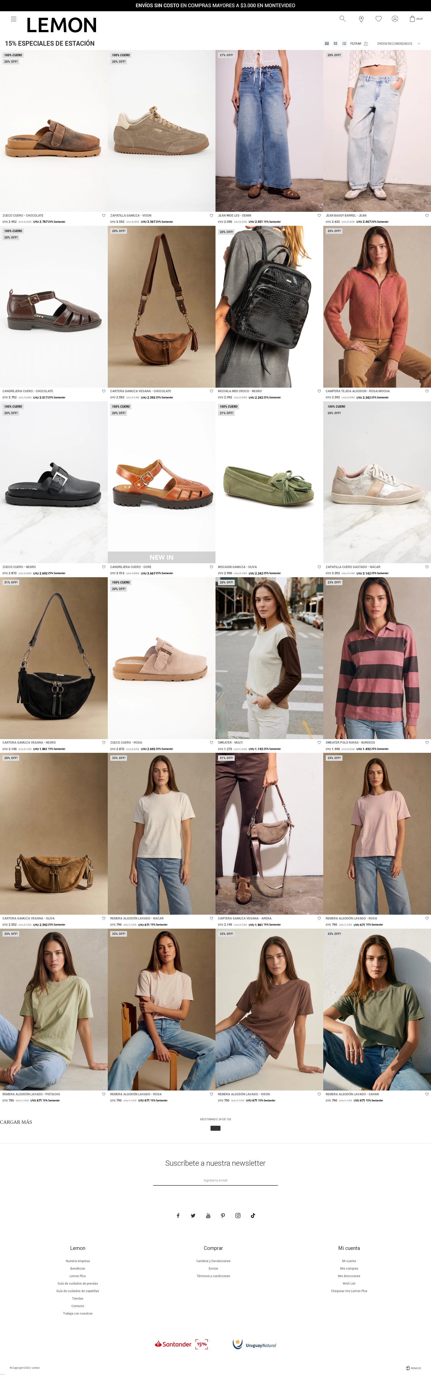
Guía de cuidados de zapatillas (77, 1291)
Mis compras (349, 1268)
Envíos (213, 1268)
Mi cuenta (349, 1261)
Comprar (73, 205)
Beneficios (77, 1268)
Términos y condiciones (213, 1276)
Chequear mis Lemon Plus (349, 1291)
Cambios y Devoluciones (213, 1261)
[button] (343, 19)
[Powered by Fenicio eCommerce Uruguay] (413, 1368)
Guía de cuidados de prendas (78, 1283)
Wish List (349, 1283)
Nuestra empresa (78, 1261)
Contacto (77, 1306)
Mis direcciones (349, 1276)
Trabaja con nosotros (78, 1313)
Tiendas (77, 1298)
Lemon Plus (78, 1276)
